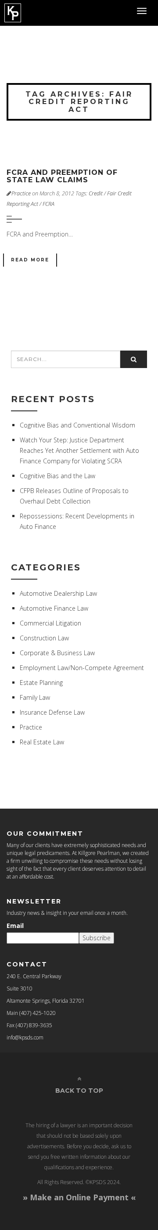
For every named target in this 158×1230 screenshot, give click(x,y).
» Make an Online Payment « (79, 1197)
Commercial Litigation (50, 623)
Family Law (35, 697)
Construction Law (44, 638)
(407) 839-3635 (34, 1025)
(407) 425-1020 (37, 1013)
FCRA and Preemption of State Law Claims (62, 176)
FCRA (48, 204)
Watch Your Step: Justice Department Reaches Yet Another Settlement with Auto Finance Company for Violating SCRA (79, 450)
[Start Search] (133, 359)
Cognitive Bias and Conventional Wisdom (77, 425)
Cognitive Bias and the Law (57, 476)
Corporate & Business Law (57, 653)
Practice (21, 193)
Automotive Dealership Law (58, 593)
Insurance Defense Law (52, 712)
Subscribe (97, 938)
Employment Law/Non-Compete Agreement (82, 668)
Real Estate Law (42, 742)
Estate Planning (41, 682)
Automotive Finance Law (54, 608)
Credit (96, 193)
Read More (30, 260)
